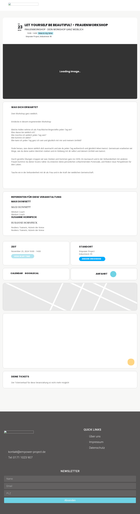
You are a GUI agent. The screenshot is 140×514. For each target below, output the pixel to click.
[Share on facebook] (59, 395)
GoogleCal (32, 273)
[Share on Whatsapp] (66, 395)
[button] (132, 5)
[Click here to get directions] (113, 274)
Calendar (17, 273)
